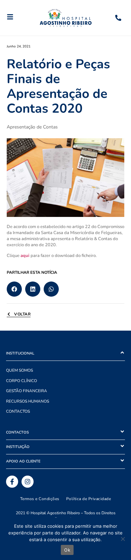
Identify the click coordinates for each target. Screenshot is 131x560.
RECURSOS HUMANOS (27, 401)
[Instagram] (27, 482)
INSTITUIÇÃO (18, 446)
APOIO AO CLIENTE (23, 461)
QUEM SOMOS (19, 370)
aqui (24, 256)
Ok (67, 550)
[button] (14, 289)
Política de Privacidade (88, 498)
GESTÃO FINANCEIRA (26, 391)
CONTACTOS (18, 411)
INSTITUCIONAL (20, 353)
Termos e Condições (39, 498)
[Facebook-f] (12, 482)
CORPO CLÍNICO (21, 380)
